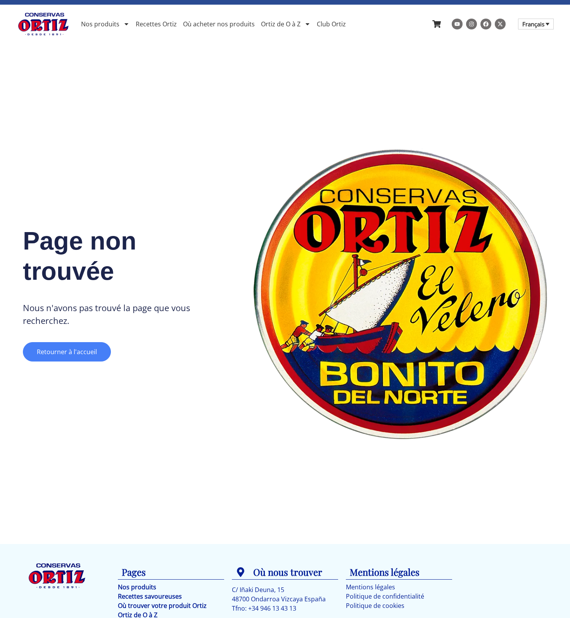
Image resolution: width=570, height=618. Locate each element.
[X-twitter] (500, 24)
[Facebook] (485, 24)
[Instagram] (471, 24)
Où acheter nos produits (219, 24)
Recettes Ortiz (156, 24)
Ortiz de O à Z (281, 24)
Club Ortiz (331, 24)
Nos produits (100, 24)
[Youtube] (457, 24)
